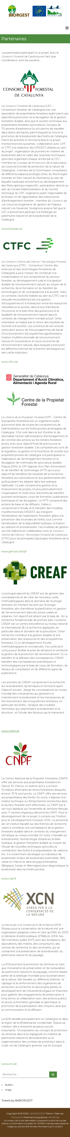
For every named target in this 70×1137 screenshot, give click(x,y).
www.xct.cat (9, 1064)
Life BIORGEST (37, 1113)
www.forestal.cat (11, 228)
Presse (8, 1089)
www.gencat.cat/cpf (14, 551)
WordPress (53, 1117)
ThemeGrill (16, 1117)
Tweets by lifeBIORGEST (16, 1100)
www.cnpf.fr (8, 878)
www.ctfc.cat (9, 361)
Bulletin (9, 1084)
